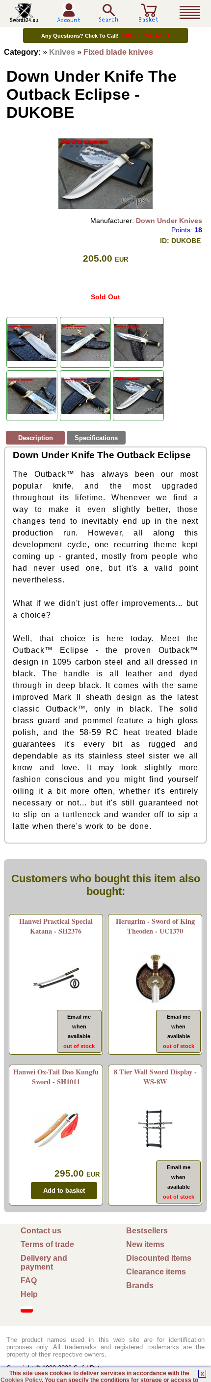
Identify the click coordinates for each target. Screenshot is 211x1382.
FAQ (29, 1280)
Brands (140, 1285)
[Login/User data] (68, 19)
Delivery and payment (44, 1262)
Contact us (41, 1230)
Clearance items (156, 1272)
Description (35, 438)
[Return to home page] (24, 18)
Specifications (96, 438)
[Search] (108, 12)
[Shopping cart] (148, 18)
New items (145, 1244)
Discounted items (158, 1258)
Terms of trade (47, 1244)
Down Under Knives (169, 220)
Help (29, 1294)
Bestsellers (147, 1230)
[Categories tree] (190, 12)
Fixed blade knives (118, 52)
